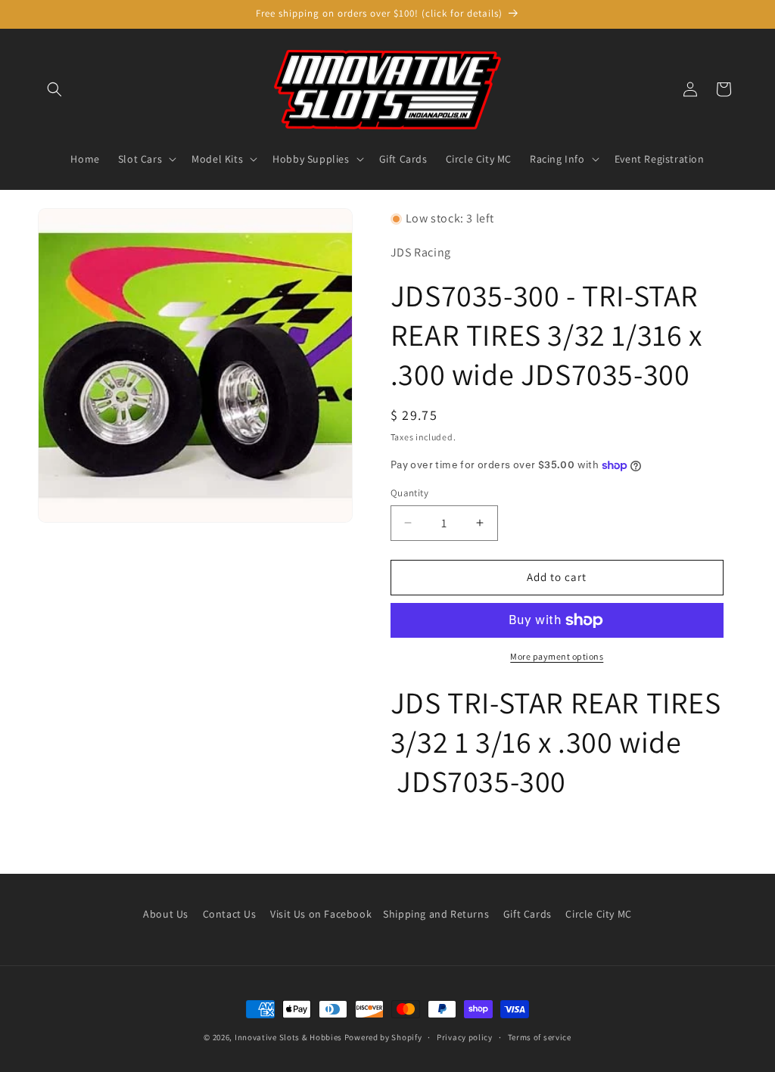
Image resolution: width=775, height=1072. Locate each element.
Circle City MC (598, 914)
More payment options (556, 656)
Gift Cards (527, 914)
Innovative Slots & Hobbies (288, 1037)
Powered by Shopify (383, 1037)
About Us (165, 914)
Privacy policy (465, 1037)
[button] (54, 89)
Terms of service (539, 1037)
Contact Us (230, 914)
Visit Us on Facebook (321, 914)
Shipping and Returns (436, 914)
